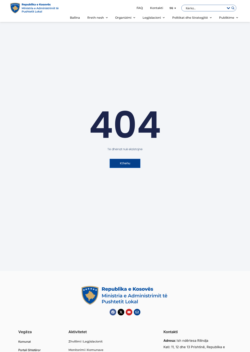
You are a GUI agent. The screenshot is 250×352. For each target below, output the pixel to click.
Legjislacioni (152, 17)
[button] (172, 8)
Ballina (75, 17)
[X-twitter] (121, 312)
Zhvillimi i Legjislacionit (85, 341)
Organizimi (123, 17)
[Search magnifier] (233, 8)
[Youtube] (129, 312)
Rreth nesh (95, 17)
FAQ (140, 8)
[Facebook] (113, 312)
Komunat (24, 341)
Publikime (226, 17)
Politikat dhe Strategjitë (190, 17)
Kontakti (156, 8)
